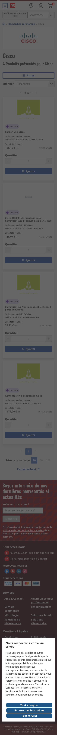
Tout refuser (29, 715)
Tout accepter (29, 705)
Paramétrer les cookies (29, 710)
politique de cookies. (33, 694)
